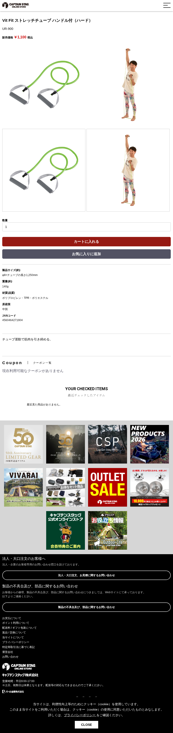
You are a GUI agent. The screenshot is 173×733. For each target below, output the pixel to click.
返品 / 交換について (14, 632)
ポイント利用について (15, 622)
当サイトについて (13, 637)
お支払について (11, 618)
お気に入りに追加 (86, 254)
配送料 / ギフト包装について (19, 627)
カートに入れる (86, 241)
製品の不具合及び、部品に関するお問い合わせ (86, 607)
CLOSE (86, 724)
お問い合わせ (10, 656)
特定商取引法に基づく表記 (18, 647)
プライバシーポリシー (15, 642)
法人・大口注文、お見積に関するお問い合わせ (86, 575)
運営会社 (7, 652)
